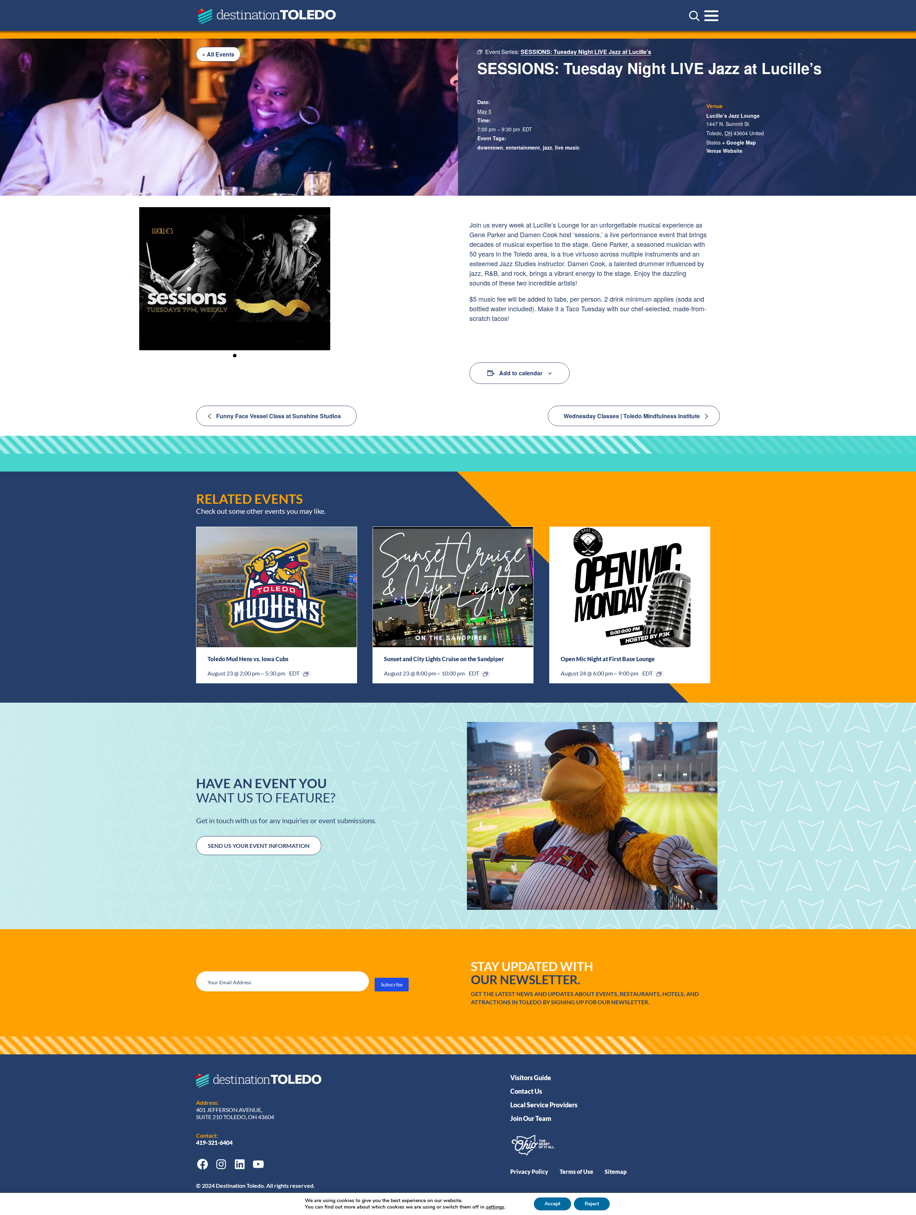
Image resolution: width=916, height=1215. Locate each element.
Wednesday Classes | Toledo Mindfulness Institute (632, 416)
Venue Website (724, 150)
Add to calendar (520, 373)
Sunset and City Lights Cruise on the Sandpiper (444, 658)
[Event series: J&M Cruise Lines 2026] (485, 674)
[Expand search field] (694, 15)
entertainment (523, 147)
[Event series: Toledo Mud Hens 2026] (305, 674)
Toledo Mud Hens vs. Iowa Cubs (248, 658)
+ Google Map (739, 142)
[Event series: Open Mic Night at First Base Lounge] (659, 674)
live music (567, 147)
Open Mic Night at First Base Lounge (608, 658)
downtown (490, 147)
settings (495, 1207)
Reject (592, 1203)
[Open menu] (711, 15)
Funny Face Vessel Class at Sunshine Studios (278, 416)
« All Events (218, 54)
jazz (547, 147)
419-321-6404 (215, 1142)
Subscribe (392, 984)
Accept (552, 1203)
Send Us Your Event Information (259, 845)
